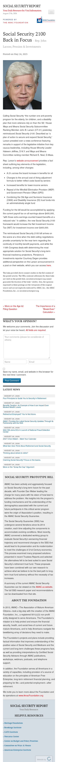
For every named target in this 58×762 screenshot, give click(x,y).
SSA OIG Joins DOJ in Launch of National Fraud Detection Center (26, 431)
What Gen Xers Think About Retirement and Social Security (27, 446)
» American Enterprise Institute (17, 750)
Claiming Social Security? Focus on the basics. (22, 460)
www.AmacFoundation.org (31, 695)
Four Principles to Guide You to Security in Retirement (24, 398)
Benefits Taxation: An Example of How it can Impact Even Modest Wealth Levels (26, 406)
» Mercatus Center (11, 736)
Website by (41, 759)
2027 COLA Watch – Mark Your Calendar (19, 439)
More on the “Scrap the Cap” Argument (18, 467)
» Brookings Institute (12, 727)
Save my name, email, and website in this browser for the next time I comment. (28, 373)
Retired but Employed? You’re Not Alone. (19, 414)
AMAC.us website (44, 586)
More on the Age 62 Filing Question (13, 307)
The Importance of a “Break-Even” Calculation (45, 308)
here (49, 265)
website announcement (28, 160)
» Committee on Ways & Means (17, 745)
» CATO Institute (10, 732)
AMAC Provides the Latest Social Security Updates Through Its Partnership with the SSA (28, 422)
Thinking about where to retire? (15, 453)
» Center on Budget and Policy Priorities (20, 741)
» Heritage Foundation (13, 723)
